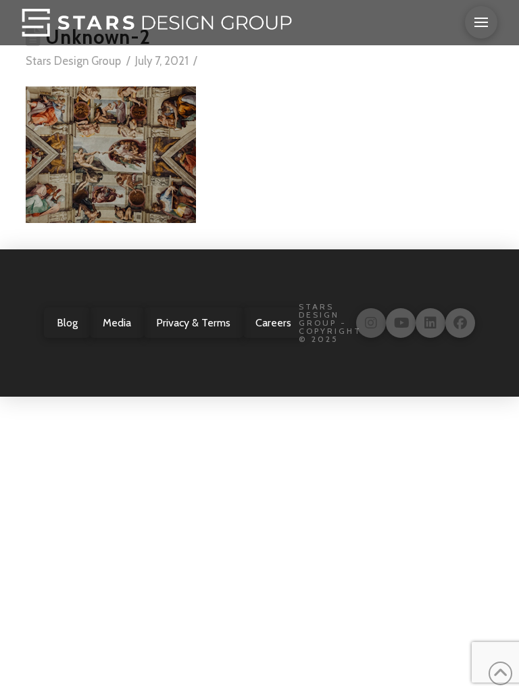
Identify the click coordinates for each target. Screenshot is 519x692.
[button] (481, 22)
